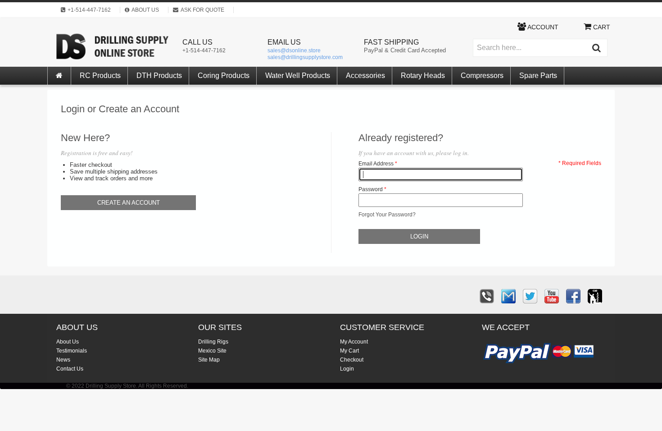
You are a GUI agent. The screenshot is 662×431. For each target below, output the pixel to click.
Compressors (482, 75)
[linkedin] (595, 296)
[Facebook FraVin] (573, 296)
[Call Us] (487, 296)
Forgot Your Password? (387, 214)
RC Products (100, 75)
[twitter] (530, 296)
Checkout (351, 360)
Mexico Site (212, 351)
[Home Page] (59, 76)
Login (347, 369)
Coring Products (223, 75)
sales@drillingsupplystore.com (305, 57)
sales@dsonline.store (294, 50)
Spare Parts (538, 75)
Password (370, 189)
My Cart (349, 351)
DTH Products (159, 75)
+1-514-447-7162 (204, 50)
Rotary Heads (423, 75)
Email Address (376, 163)
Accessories (365, 75)
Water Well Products (297, 75)
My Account (354, 342)
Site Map (209, 360)
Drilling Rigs (213, 342)
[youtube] (551, 296)
